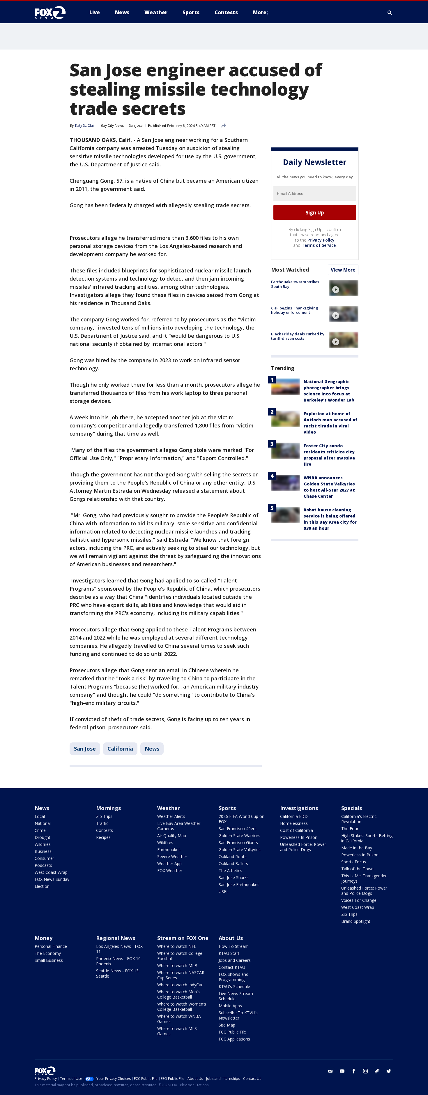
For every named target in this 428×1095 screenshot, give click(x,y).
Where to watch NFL (176, 946)
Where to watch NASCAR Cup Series (180, 975)
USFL (224, 891)
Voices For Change (358, 900)
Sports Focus (353, 862)
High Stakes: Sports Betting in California (366, 838)
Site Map (227, 1025)
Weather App (169, 863)
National (43, 823)
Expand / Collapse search (389, 12)
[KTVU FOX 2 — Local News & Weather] (54, 13)
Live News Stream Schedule (236, 996)
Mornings (108, 807)
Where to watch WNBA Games (179, 1018)
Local (40, 816)
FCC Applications (234, 1039)
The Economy (48, 953)
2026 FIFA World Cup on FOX (241, 819)
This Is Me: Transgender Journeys (364, 878)
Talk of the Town (357, 869)
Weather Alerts (171, 816)
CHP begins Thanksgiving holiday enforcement (294, 310)
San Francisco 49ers (238, 828)
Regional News (115, 937)
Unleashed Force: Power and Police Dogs (303, 847)
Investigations (299, 807)
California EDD (294, 816)
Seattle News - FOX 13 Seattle (117, 973)
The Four (349, 828)
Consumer (44, 858)
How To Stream (234, 946)
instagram (365, 1071)
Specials (351, 807)
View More (343, 270)
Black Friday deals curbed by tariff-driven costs (297, 336)
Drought (42, 837)
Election (42, 886)
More (259, 12)
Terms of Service (319, 245)
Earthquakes (169, 849)
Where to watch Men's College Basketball (178, 994)
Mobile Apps (230, 1005)
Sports (227, 807)
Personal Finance (51, 946)
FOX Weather (169, 870)
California (120, 748)
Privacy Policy (321, 240)
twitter (388, 1071)
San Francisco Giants (238, 842)
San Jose (136, 125)
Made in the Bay (356, 848)
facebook (353, 1071)
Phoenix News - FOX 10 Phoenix (118, 961)
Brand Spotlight (355, 921)
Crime (40, 830)
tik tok (377, 1071)
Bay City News (112, 125)
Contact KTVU (232, 967)
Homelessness (294, 823)
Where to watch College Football (179, 955)
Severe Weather (172, 856)
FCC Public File (232, 1032)
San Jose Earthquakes (239, 884)
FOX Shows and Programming (233, 976)
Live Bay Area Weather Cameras (178, 826)
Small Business (49, 960)
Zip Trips (104, 816)
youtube (342, 1071)
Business (43, 851)
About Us (231, 937)
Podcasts (43, 865)
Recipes (103, 837)
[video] (343, 288)
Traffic (102, 823)
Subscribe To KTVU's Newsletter (238, 1015)
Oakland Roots (233, 856)
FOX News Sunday (52, 879)
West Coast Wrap (51, 872)
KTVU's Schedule (234, 986)
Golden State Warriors (239, 835)
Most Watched (290, 269)
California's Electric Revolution (358, 819)
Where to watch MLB (177, 965)
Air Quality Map (171, 835)
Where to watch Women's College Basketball (181, 1006)
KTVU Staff (229, 953)
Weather (168, 807)
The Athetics (230, 870)
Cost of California (296, 830)
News (152, 748)
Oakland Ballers (233, 863)
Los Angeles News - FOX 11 (119, 948)
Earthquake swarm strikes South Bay (295, 284)
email (330, 1071)
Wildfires (43, 844)
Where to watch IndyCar (180, 984)
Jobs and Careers (235, 960)
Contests (104, 830)
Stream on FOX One (182, 937)
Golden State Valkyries (240, 849)
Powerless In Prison (298, 837)
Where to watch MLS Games (177, 1031)
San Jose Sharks (234, 877)
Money (43, 937)
